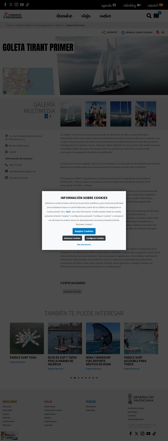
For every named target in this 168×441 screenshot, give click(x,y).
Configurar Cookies (95, 238)
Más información (84, 244)
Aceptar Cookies (84, 231)
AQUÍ (68, 211)
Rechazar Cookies (72, 238)
